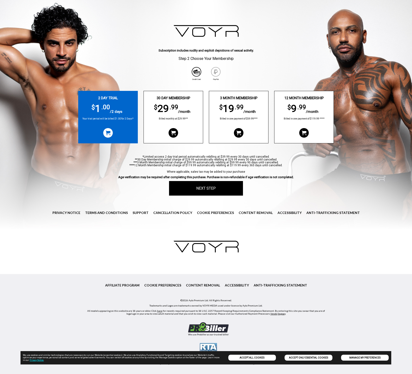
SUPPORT (141, 213)
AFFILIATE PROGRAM (122, 285)
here (159, 310)
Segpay (281, 313)
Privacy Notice (37, 360)
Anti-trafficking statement (333, 213)
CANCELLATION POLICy (172, 213)
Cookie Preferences (215, 213)
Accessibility (290, 213)
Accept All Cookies (252, 357)
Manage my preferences (365, 357)
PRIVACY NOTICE (66, 213)
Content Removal (256, 213)
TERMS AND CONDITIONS (106, 213)
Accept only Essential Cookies (308, 357)
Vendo (273, 313)
